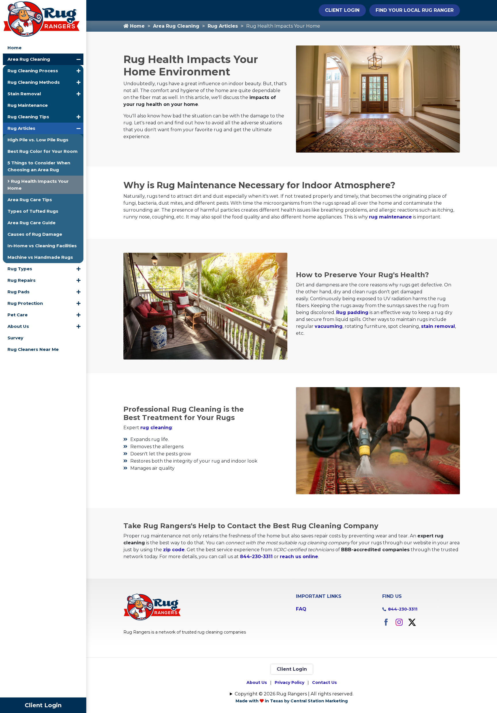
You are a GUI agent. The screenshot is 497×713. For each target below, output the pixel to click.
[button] (78, 59)
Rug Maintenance (27, 105)
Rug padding (352, 312)
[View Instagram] (399, 622)
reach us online (299, 556)
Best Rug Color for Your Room (42, 151)
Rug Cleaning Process (32, 70)
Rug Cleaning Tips (28, 116)
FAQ (301, 609)
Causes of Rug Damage (34, 234)
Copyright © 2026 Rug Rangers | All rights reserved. (294, 694)
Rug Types (19, 268)
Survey (15, 338)
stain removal (438, 326)
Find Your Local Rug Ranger (415, 10)
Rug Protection (25, 303)
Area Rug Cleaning (28, 59)
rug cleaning (156, 427)
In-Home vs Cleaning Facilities (42, 245)
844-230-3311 (256, 556)
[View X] (412, 622)
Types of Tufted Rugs (32, 211)
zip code (174, 549)
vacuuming (329, 326)
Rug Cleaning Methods (33, 82)
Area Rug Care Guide (31, 222)
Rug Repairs (21, 280)
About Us (18, 326)
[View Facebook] (386, 622)
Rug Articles (21, 128)
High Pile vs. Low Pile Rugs (37, 139)
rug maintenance (390, 217)
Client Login (43, 705)
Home (14, 47)
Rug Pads (18, 291)
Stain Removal (24, 93)
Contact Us (324, 682)
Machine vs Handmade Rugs (40, 257)
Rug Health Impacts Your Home (38, 184)
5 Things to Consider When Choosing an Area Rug (38, 166)
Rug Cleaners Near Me (33, 349)
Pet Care (17, 314)
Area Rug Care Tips (29, 199)
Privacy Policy (289, 682)
